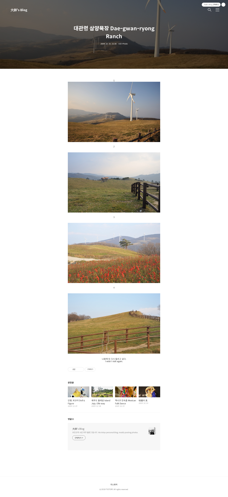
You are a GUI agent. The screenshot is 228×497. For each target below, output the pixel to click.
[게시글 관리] (81, 369)
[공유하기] (77, 369)
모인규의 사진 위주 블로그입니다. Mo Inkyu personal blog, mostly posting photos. (105, 432)
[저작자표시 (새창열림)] (96, 369)
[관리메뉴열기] (223, 5)
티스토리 (114, 484)
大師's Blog (19, 10)
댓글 (71, 419)
